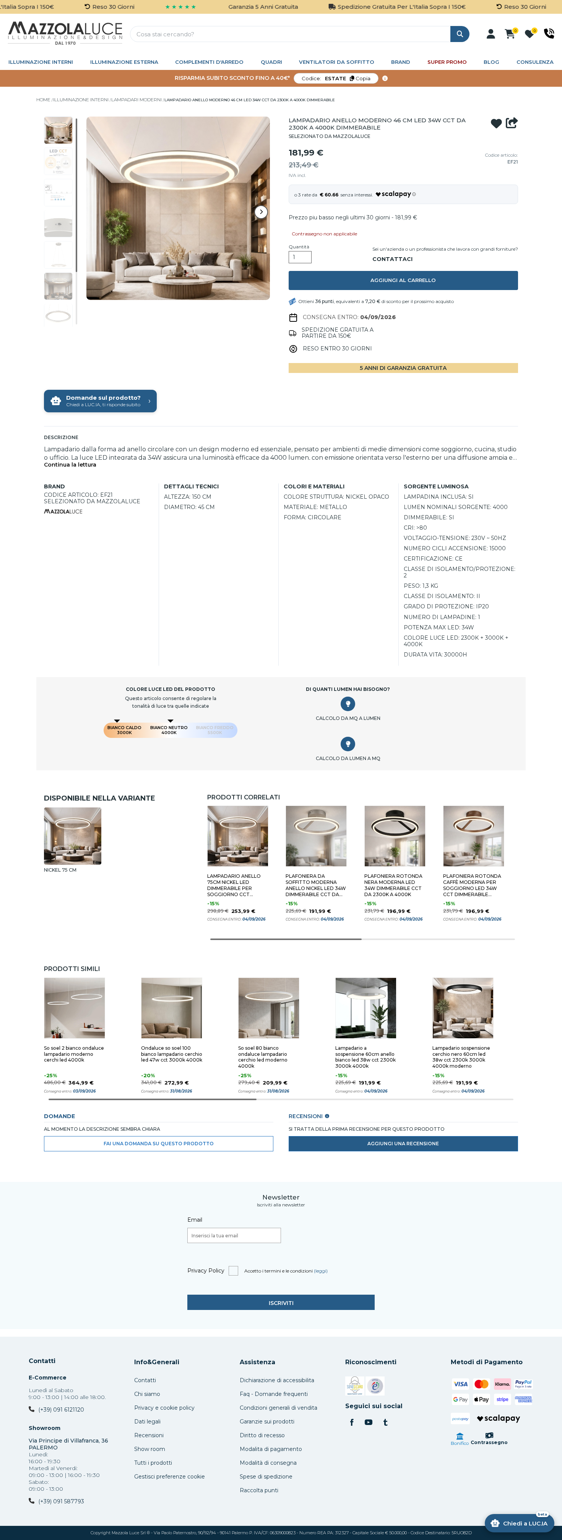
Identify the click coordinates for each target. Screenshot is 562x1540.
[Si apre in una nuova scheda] (354, 1387)
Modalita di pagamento (271, 1449)
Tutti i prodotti (153, 1462)
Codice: (336, 78)
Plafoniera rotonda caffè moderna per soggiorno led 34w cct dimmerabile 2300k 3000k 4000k (472, 885)
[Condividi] (512, 124)
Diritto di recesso (262, 1435)
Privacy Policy (205, 1270)
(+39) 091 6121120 (61, 1409)
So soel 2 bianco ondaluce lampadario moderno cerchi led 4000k (74, 1054)
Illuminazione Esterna (124, 62)
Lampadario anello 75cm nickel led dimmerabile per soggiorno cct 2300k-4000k (234, 885)
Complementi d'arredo (209, 62)
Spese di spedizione (266, 1476)
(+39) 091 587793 (61, 1501)
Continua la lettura (70, 465)
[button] (491, 34)
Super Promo (447, 62)
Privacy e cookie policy (164, 1407)
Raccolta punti (259, 1490)
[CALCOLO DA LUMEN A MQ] (348, 744)
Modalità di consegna (268, 1462)
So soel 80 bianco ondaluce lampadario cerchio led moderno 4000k (262, 1057)
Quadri (271, 62)
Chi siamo (147, 1394)
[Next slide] (261, 212)
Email (194, 1219)
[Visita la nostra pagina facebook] (351, 1423)
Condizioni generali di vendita (278, 1407)
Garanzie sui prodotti (267, 1421)
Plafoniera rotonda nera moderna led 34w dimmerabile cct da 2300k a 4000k (393, 885)
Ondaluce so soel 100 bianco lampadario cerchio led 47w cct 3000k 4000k (171, 1054)
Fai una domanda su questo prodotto (159, 1143)
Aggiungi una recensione (403, 1143)
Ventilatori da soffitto (336, 62)
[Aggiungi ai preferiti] (496, 124)
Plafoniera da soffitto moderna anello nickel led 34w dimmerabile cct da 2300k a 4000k (316, 885)
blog (491, 62)
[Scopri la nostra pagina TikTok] (385, 1423)
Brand (400, 62)
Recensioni (149, 1435)
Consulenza (535, 62)
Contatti (42, 1361)
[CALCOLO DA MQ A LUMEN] (348, 704)
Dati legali (147, 1421)
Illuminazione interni (40, 62)
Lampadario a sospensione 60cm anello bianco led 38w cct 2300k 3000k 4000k (365, 1057)
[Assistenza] (549, 34)
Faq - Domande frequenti (274, 1394)
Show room (149, 1449)
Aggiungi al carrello (403, 280)
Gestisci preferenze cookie (169, 1476)
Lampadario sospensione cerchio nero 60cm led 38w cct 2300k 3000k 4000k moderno (461, 1057)
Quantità (299, 247)
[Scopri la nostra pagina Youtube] (368, 1423)
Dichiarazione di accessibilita (277, 1380)
